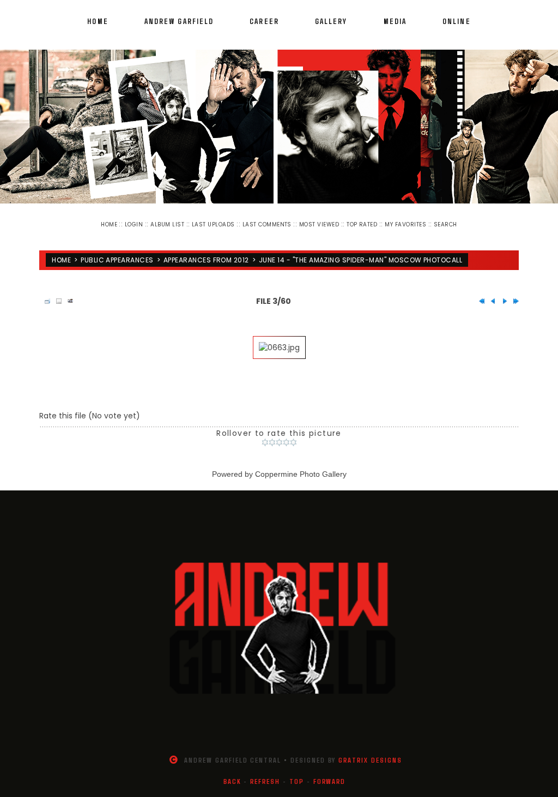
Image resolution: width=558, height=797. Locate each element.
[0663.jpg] (279, 347)
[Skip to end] (513, 301)
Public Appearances (117, 260)
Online (456, 21)
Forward (329, 781)
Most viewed (319, 224)
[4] (286, 442)
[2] (272, 442)
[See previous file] (490, 301)
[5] (293, 442)
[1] (265, 442)
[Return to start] (479, 301)
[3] (279, 442)
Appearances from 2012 (206, 260)
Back (232, 781)
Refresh (265, 781)
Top (296, 781)
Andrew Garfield (179, 21)
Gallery (331, 21)
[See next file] (501, 301)
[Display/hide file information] (56, 301)
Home (97, 21)
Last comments (267, 224)
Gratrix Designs (370, 760)
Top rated (362, 224)
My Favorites (405, 224)
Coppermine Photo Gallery (301, 474)
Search (445, 224)
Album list (167, 224)
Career (264, 21)
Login (134, 224)
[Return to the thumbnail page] (44, 301)
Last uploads (213, 224)
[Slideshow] (67, 301)
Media (395, 21)
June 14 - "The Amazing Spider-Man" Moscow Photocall (360, 260)
